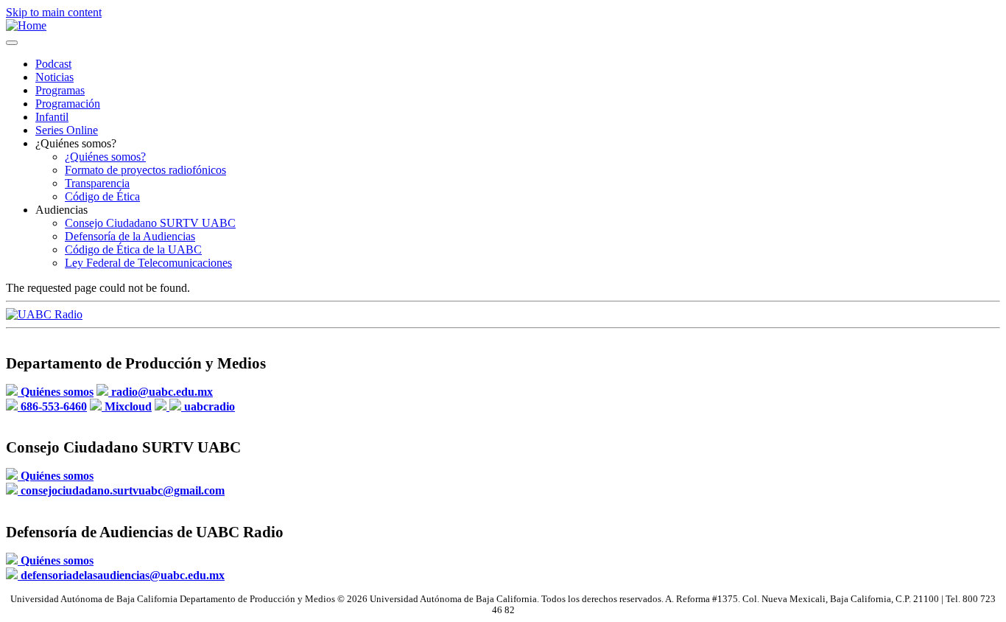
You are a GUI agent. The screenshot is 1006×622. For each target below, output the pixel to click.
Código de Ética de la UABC (133, 249)
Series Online (66, 130)
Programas (60, 90)
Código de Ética (102, 196)
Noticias (54, 77)
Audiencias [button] (61, 209)
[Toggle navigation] (12, 43)
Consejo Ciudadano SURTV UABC (150, 223)
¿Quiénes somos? (105, 156)
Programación (67, 103)
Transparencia (97, 183)
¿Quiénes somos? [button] (75, 143)
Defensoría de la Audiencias (130, 236)
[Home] (26, 25)
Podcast (53, 63)
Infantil (51, 117)
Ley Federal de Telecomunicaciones (148, 262)
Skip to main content (54, 12)
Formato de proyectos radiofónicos (145, 170)
